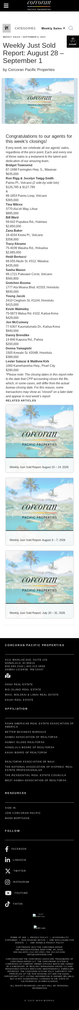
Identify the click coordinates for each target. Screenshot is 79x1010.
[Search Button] (71, 28)
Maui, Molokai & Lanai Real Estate (32, 694)
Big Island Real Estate (23, 689)
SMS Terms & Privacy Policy (47, 943)
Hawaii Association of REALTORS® (31, 737)
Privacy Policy (39, 937)
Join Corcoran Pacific (23, 813)
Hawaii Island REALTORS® (24, 742)
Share (73, 44)
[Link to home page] (39, 5)
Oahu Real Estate (19, 684)
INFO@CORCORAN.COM (39, 955)
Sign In (10, 808)
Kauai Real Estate (19, 700)
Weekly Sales (11, 37)
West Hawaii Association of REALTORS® (36, 780)
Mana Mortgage (17, 818)
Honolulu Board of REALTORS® (29, 747)
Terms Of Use (18, 937)
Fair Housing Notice (33, 940)
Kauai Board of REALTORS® (26, 752)
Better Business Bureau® (25, 732)
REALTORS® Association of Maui (30, 761)
